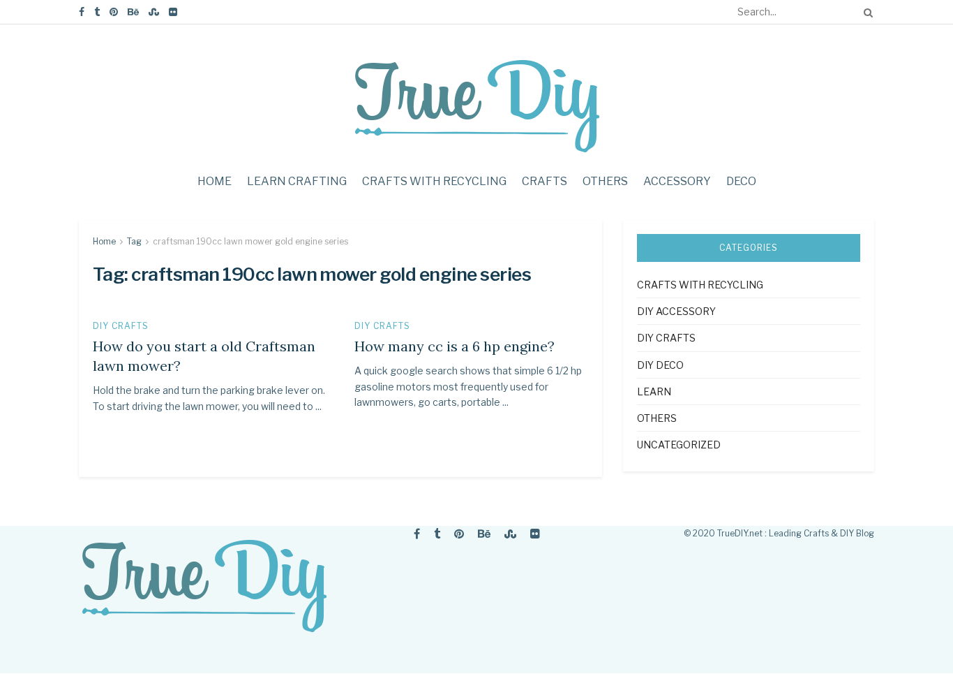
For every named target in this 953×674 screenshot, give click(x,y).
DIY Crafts (121, 326)
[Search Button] (866, 12)
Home (214, 181)
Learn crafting (297, 181)
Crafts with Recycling (434, 181)
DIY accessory (676, 311)
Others (605, 181)
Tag (134, 241)
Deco (741, 181)
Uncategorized (679, 444)
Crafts (544, 181)
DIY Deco (660, 365)
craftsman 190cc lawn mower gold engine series (250, 241)
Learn (654, 391)
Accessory (677, 181)
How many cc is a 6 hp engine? (454, 346)
